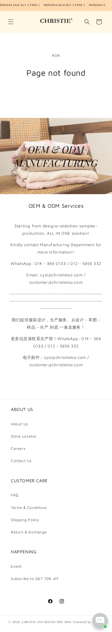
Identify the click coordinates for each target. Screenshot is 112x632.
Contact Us (21, 460)
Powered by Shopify (88, 622)
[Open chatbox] (100, 620)
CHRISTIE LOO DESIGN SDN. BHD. (47, 622)
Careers (18, 448)
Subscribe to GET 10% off (34, 578)
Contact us (56, 380)
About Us (19, 424)
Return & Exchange (29, 532)
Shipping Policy (25, 519)
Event (16, 566)
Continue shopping (56, 92)
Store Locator (23, 436)
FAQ (14, 495)
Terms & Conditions (29, 507)
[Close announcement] (108, 5)
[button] (11, 22)
